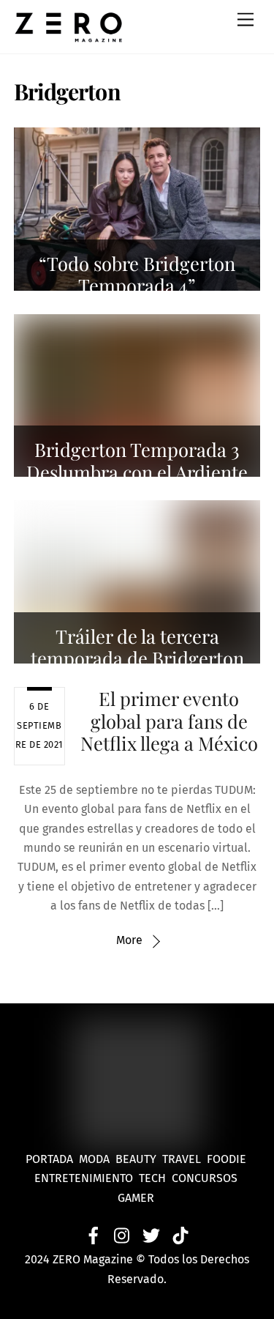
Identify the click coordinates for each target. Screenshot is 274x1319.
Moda (97, 1159)
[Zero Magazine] (68, 35)
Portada (49, 1159)
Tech (155, 1178)
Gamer (137, 1198)
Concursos (206, 1178)
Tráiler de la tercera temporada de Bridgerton (137, 647)
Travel (184, 1159)
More (129, 940)
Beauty (138, 1159)
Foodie (226, 1159)
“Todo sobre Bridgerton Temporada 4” (137, 274)
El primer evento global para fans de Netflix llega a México (169, 720)
